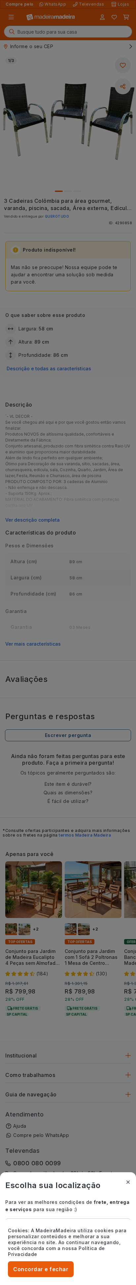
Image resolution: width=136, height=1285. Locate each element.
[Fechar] (128, 1182)
